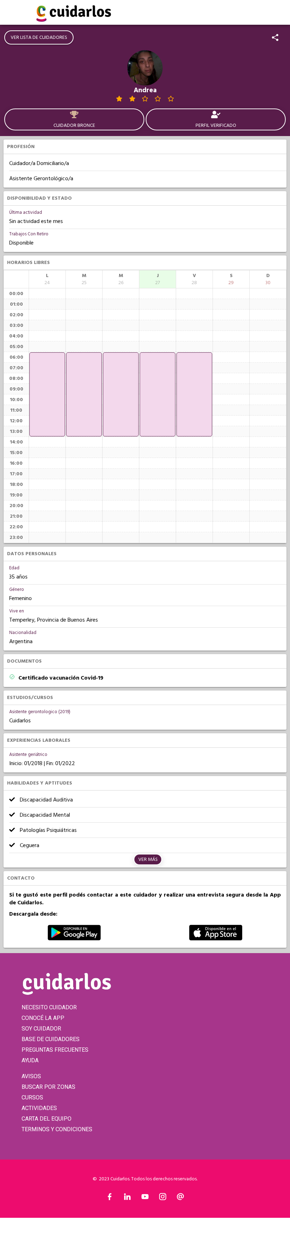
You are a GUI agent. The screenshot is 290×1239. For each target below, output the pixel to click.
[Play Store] (74, 939)
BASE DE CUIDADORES (51, 1039)
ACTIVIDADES (39, 1108)
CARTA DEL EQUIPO (46, 1118)
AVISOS (31, 1076)
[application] (47, 394)
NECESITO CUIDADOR (49, 1007)
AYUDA (30, 1060)
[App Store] (215, 939)
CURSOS (32, 1097)
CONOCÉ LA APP (43, 1018)
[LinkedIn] (127, 1198)
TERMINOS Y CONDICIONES (57, 1129)
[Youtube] (145, 1198)
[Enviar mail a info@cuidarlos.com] (180, 1198)
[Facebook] (109, 1198)
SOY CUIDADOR (41, 1028)
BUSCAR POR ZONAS (48, 1087)
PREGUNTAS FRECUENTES (55, 1049)
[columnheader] (47, 279)
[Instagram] (162, 1198)
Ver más (148, 859)
